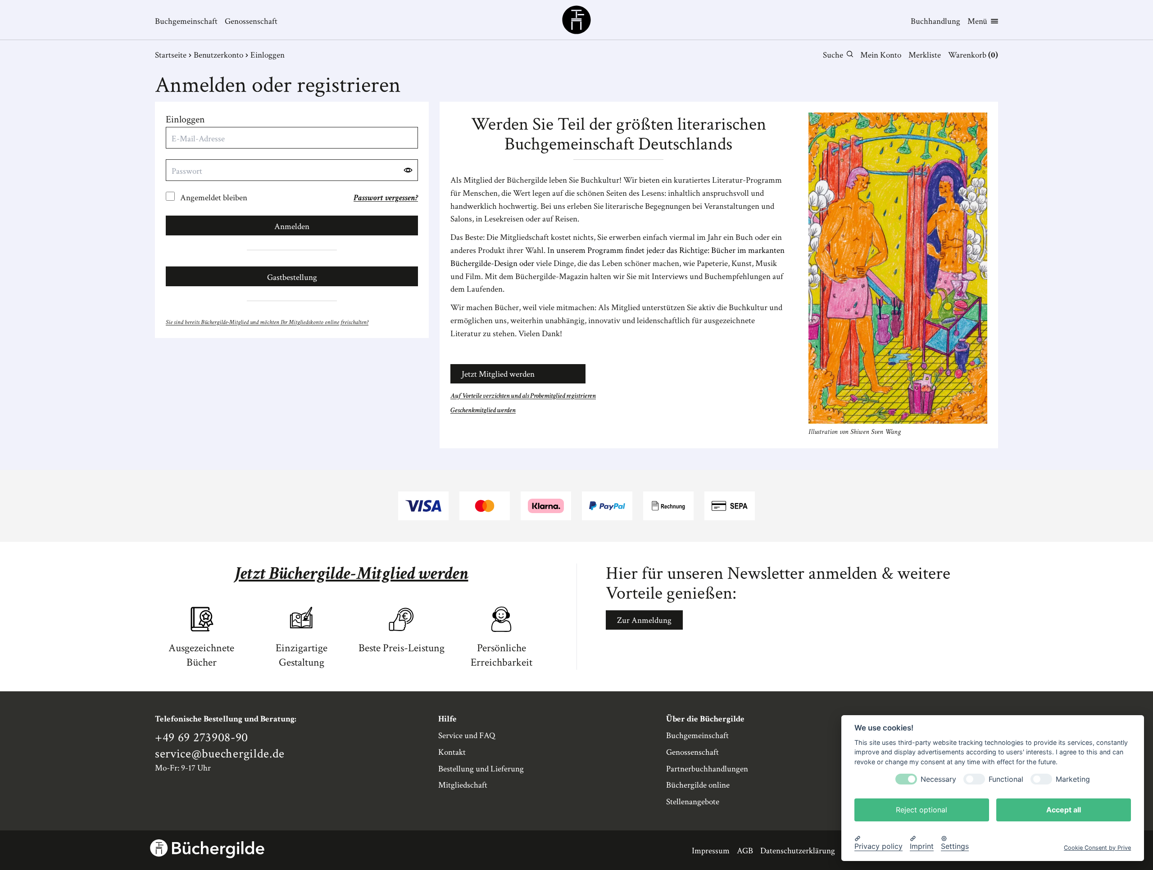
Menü (977, 21)
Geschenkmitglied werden (483, 410)
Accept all (1063, 809)
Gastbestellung (292, 277)
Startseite (170, 55)
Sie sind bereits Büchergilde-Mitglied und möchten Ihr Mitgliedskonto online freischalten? (267, 322)
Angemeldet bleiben (213, 197)
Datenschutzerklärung (797, 850)
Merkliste (924, 55)
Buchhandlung (935, 21)
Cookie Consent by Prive (1097, 847)
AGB (745, 850)
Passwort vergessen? (386, 197)
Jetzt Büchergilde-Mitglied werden (351, 573)
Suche (833, 55)
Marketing (1073, 779)
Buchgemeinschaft (186, 21)
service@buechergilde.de (220, 754)
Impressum (711, 850)
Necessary (938, 779)
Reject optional (921, 809)
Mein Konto (880, 55)
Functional (1006, 779)
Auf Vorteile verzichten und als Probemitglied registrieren (523, 396)
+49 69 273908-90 (201, 738)
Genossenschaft (251, 21)
